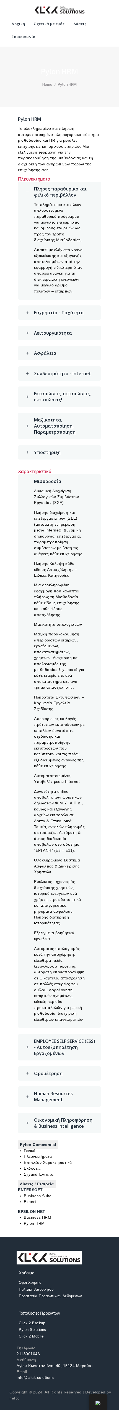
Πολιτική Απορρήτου (36, 1289)
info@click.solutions (35, 1377)
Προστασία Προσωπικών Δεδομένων (50, 1296)
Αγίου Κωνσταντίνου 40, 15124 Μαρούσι (54, 1365)
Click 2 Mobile (31, 1336)
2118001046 (28, 1354)
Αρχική (18, 23)
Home (47, 84)
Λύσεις (80, 23)
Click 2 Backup (32, 1323)
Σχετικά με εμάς (49, 23)
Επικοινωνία (24, 36)
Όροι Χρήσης (30, 1282)
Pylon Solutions (32, 1330)
